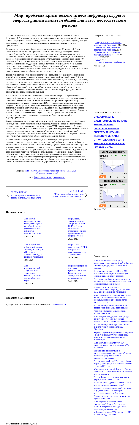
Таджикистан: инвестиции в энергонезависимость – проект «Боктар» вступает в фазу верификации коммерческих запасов (112, 354)
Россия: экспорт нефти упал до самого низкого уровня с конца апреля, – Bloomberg (111, 326)
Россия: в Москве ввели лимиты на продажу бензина (110, 312)
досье (97, 57)
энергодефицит (59, 177)
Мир (27, 171)
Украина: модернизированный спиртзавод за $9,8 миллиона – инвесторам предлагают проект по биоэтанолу (113, 390)
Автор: (48, 171)
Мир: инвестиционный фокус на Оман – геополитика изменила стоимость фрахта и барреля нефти (33, 273)
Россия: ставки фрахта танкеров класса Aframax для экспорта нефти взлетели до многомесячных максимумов (112, 281)
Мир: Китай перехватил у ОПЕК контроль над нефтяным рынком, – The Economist (78, 250)
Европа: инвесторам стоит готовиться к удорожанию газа (112, 397)
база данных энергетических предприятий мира (107, 53)
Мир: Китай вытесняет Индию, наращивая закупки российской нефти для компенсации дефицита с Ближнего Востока (33, 226)
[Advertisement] (49, 6)
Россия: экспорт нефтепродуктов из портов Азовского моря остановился (110, 306)
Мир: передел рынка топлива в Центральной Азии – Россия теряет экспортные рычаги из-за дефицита (78, 272)
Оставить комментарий (47, 173)
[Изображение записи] (13, 223)
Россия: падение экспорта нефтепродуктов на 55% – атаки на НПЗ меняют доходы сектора (112, 412)
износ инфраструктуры (43, 177)
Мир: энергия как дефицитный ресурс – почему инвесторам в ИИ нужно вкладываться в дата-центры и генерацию (33, 251)
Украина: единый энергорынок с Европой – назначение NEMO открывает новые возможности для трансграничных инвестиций (113, 336)
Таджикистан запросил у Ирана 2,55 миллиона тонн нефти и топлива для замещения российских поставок (111, 273)
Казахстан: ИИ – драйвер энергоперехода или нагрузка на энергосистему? (113, 383)
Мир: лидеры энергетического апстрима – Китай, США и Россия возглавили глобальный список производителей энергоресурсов (77, 227)
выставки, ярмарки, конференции (110, 62)
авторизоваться (59, 304)
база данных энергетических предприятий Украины (107, 43)
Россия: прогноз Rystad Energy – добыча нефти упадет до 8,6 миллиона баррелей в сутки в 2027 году (113, 363)
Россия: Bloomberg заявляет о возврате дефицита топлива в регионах (111, 378)
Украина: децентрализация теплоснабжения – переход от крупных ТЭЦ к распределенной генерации (112, 289)
